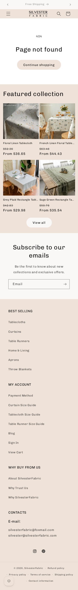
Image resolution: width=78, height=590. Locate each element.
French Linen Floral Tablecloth (57, 143)
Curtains (14, 332)
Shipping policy (64, 574)
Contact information (41, 581)
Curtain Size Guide (22, 405)
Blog (11, 433)
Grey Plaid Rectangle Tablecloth (21, 199)
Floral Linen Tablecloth (17, 143)
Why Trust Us (18, 488)
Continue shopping (39, 65)
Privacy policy (17, 574)
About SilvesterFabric (24, 478)
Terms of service (40, 574)
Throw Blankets (20, 369)
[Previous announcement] (7, 4)
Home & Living (18, 350)
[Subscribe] (64, 284)
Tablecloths (17, 322)
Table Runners (19, 341)
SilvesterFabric (33, 568)
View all (39, 223)
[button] (8, 13)
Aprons (13, 360)
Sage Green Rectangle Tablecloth (57, 199)
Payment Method (20, 395)
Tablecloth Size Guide (24, 414)
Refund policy (56, 568)
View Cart (15, 452)
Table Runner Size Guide (26, 424)
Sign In (13, 443)
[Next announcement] (70, 4)
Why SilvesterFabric (23, 497)
